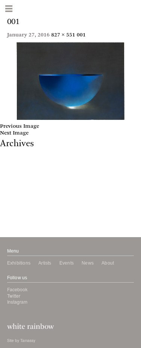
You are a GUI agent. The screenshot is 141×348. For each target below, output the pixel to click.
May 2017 (12, 153)
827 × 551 (63, 35)
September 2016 (20, 180)
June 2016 (12, 194)
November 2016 (19, 174)
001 (81, 35)
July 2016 (11, 187)
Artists (44, 263)
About (108, 263)
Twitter (13, 295)
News (88, 263)
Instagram (17, 301)
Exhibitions (18, 263)
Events (66, 263)
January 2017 (16, 167)
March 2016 (15, 201)
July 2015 (11, 214)
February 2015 (18, 221)
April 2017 (13, 160)
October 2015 (16, 207)
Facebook (17, 289)
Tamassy (27, 340)
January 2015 (16, 228)
